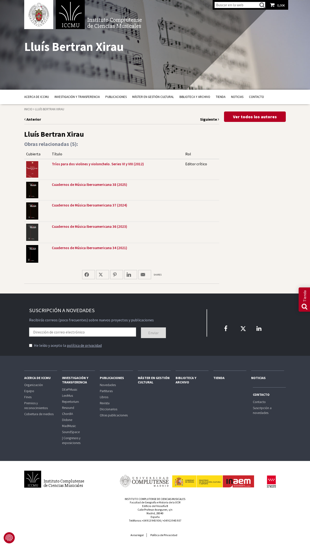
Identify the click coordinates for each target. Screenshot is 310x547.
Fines (27, 397)
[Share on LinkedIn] (130, 274)
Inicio (28, 109)
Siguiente (209, 119)
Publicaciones (116, 97)
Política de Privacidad (163, 535)
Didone (67, 420)
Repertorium (70, 401)
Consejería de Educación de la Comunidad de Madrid (271, 482)
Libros (104, 397)
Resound (68, 407)
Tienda (220, 97)
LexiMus (67, 395)
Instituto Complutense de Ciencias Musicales (70, 14)
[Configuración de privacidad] (9, 537)
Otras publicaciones (114, 415)
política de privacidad (84, 345)
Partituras (106, 391)
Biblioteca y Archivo (194, 97)
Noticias (237, 97)
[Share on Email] (144, 274)
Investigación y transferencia (77, 97)
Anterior (33, 119)
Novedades (108, 385)
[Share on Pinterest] (116, 274)
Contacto (256, 97)
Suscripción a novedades (262, 410)
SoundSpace (71, 432)
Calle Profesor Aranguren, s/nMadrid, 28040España (155, 513)
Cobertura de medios (39, 414)
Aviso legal (137, 535)
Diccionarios (108, 409)
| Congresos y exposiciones (71, 440)
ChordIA (67, 414)
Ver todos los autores (255, 116)
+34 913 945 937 (172, 520)
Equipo (29, 391)
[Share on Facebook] (88, 274)
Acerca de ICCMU (36, 97)
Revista (104, 403)
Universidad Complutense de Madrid (38, 14)
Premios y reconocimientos (36, 405)
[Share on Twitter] (102, 274)
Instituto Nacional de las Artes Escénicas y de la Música (213, 479)
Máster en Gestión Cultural (153, 97)
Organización (33, 385)
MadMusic (69, 426)
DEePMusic (70, 389)
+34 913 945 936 (151, 520)
